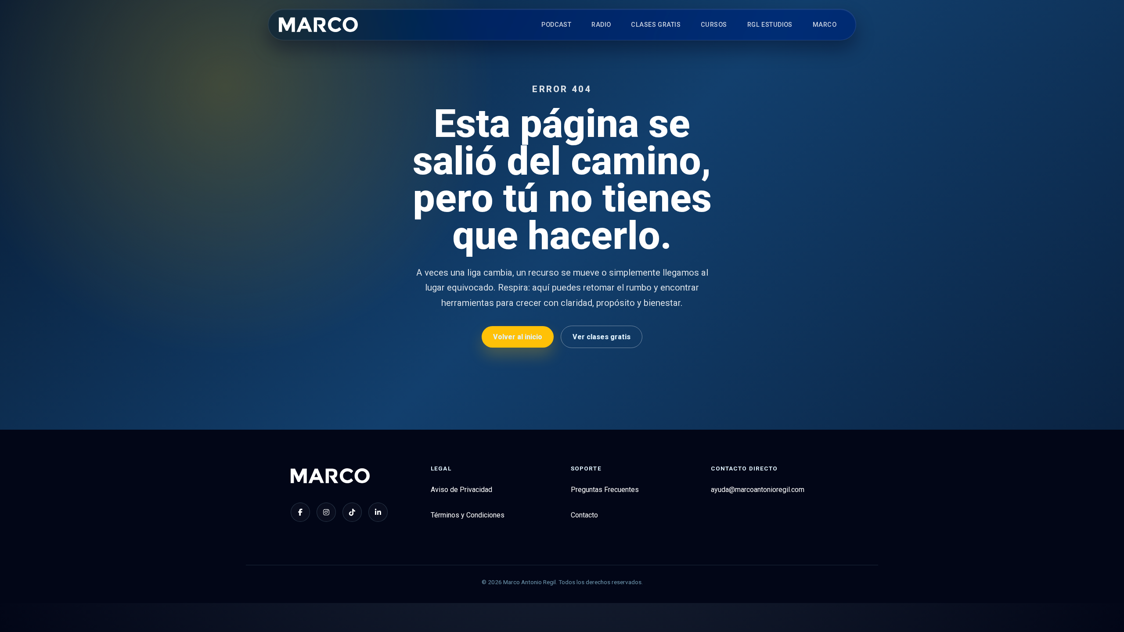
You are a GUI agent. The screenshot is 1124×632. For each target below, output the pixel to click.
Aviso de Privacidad (461, 489)
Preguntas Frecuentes (605, 489)
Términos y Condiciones (467, 515)
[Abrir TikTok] (352, 512)
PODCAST (556, 25)
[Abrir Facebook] (300, 512)
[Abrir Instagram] (326, 512)
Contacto (584, 515)
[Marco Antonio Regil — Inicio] (318, 25)
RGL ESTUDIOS (770, 25)
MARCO (824, 25)
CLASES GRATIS (656, 25)
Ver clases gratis (601, 337)
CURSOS (714, 25)
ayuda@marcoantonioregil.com (757, 489)
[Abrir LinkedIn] (378, 512)
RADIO (601, 25)
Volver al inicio (517, 337)
